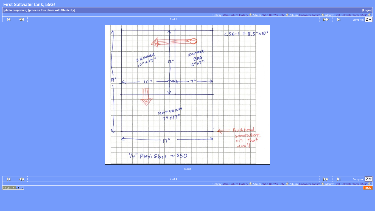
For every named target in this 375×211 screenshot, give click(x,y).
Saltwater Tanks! (310, 14)
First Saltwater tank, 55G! (351, 14)
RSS (368, 187)
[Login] (366, 10)
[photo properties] (15, 10)
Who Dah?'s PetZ (274, 14)
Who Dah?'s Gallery (236, 14)
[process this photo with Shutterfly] (51, 10)
